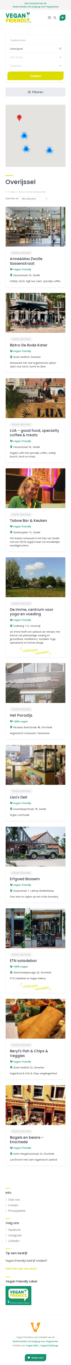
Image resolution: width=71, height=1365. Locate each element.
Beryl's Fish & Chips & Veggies (29, 1053)
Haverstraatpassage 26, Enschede (32, 972)
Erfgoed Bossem (25, 878)
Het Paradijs (21, 715)
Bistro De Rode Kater (29, 345)
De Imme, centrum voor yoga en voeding (31, 612)
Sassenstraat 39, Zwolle (26, 275)
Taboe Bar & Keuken (28, 520)
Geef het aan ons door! (21, 1268)
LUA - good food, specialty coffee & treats (34, 433)
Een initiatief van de (35, 5)
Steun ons (37, 1357)
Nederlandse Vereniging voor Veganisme (35, 1341)
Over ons (14, 1200)
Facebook (14, 1230)
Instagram (15, 1235)
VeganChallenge (49, 1345)
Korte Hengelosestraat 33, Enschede (33, 1153)
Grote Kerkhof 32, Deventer (28, 1067)
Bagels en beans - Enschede (27, 1139)
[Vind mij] (60, 48)
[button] (19, 118)
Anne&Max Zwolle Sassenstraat (26, 261)
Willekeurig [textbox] (29, 198)
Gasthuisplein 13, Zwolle (26, 532)
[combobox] (35, 57)
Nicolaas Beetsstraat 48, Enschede (32, 727)
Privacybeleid (16, 1211)
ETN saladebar (23, 960)
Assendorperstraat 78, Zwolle (29, 809)
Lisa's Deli (18, 797)
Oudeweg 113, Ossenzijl (26, 625)
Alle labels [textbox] (16, 57)
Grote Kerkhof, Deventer (27, 357)
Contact (13, 1205)
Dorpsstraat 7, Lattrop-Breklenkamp (33, 890)
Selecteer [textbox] (16, 65)
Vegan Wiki (32, 1345)
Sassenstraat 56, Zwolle (26, 447)
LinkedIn (13, 1241)
